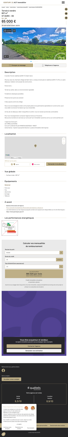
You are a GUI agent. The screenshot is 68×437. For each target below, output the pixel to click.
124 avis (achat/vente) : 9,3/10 (11, 25)
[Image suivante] (66, 43)
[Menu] (63, 2)
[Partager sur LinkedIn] (66, 17)
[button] (14, 30)
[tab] (32, 61)
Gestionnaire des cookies (57, 425)
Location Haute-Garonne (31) (34, 432)
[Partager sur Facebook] (66, 9)
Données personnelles (40, 425)
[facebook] (3, 370)
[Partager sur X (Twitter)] (66, 13)
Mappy (20, 157)
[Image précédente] (1, 43)
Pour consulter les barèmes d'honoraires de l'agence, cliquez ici (24, 207)
